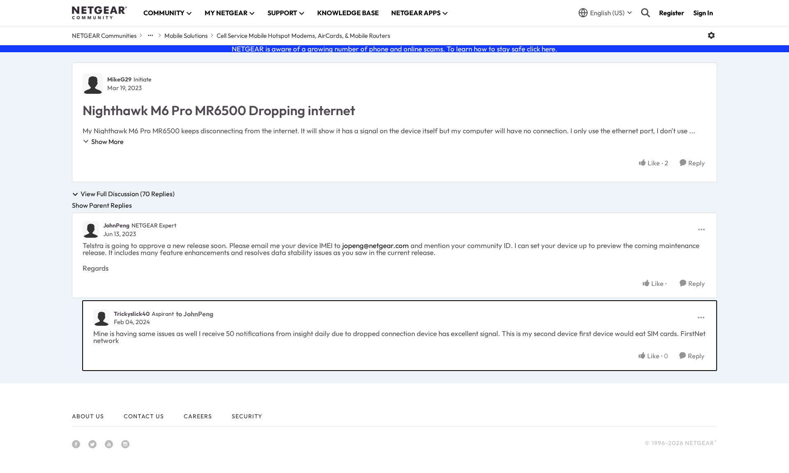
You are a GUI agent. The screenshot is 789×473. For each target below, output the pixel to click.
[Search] (646, 13)
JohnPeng (116, 225)
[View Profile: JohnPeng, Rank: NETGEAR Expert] (91, 229)
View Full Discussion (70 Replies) (128, 194)
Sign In (703, 13)
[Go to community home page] (99, 12)
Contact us (144, 416)
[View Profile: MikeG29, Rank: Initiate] (93, 83)
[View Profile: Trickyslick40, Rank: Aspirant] (101, 317)
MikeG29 (119, 79)
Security (247, 416)
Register (671, 13)
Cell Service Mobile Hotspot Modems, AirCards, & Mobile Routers (303, 35)
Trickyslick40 (132, 314)
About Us (88, 416)
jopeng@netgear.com (375, 245)
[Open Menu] (711, 35)
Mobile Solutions (186, 35)
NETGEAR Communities (104, 35)
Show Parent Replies (102, 205)
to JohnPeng (194, 314)
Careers (198, 416)
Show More (107, 141)
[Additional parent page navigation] (150, 35)
